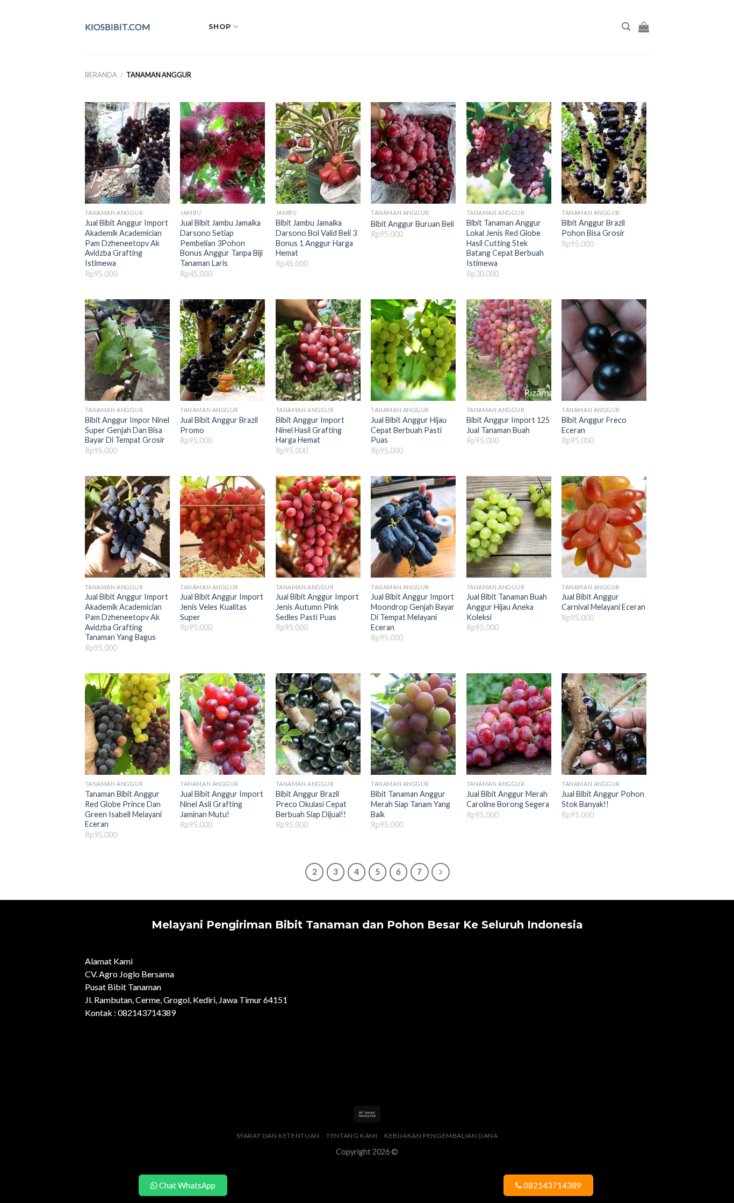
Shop (219, 27)
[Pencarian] (626, 26)
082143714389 (551, 1185)
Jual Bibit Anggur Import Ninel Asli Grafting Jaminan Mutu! (221, 803)
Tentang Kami (351, 1136)
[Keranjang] (643, 27)
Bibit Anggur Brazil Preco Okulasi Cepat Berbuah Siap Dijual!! (311, 803)
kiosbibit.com (117, 27)
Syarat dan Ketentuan (278, 1136)
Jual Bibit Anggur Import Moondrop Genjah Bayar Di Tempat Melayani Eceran (413, 611)
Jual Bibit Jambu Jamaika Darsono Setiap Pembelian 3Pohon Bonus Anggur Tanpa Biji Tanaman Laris (221, 243)
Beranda (101, 74)
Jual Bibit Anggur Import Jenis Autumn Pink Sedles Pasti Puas (317, 606)
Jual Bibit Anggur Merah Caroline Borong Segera (507, 799)
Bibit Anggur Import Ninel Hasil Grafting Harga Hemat (310, 429)
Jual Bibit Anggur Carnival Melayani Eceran (603, 601)
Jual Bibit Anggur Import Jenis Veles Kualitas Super (221, 606)
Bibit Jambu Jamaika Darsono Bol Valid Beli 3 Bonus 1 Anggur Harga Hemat (316, 237)
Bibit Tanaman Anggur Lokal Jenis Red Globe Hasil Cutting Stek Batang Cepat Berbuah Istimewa (505, 243)
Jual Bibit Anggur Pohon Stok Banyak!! (603, 799)
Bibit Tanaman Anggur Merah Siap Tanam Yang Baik (410, 803)
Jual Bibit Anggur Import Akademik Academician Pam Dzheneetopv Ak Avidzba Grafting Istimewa (126, 243)
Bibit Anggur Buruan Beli (412, 223)
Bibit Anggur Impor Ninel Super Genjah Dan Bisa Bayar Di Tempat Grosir (127, 429)
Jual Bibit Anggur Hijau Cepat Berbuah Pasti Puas (409, 429)
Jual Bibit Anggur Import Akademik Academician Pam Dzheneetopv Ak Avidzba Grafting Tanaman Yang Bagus (126, 617)
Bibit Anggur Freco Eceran (594, 425)
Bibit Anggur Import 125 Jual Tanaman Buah (508, 425)
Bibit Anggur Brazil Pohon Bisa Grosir (593, 227)
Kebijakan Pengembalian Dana (441, 1136)
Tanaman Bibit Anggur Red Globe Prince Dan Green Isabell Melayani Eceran (123, 809)
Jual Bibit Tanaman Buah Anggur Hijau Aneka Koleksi (506, 606)
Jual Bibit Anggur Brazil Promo (219, 425)
